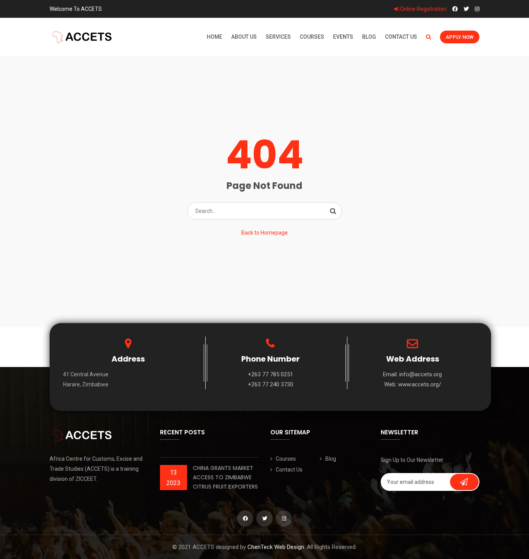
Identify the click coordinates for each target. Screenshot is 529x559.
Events (343, 37)
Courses (312, 37)
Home (214, 37)
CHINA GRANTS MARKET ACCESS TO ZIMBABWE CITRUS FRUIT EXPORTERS (225, 477)
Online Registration (423, 9)
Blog (369, 37)
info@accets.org (420, 374)
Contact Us (401, 37)
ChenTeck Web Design (275, 547)
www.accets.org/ (419, 384)
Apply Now (460, 37)
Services (278, 37)
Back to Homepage (264, 233)
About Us (244, 37)
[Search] (333, 210)
